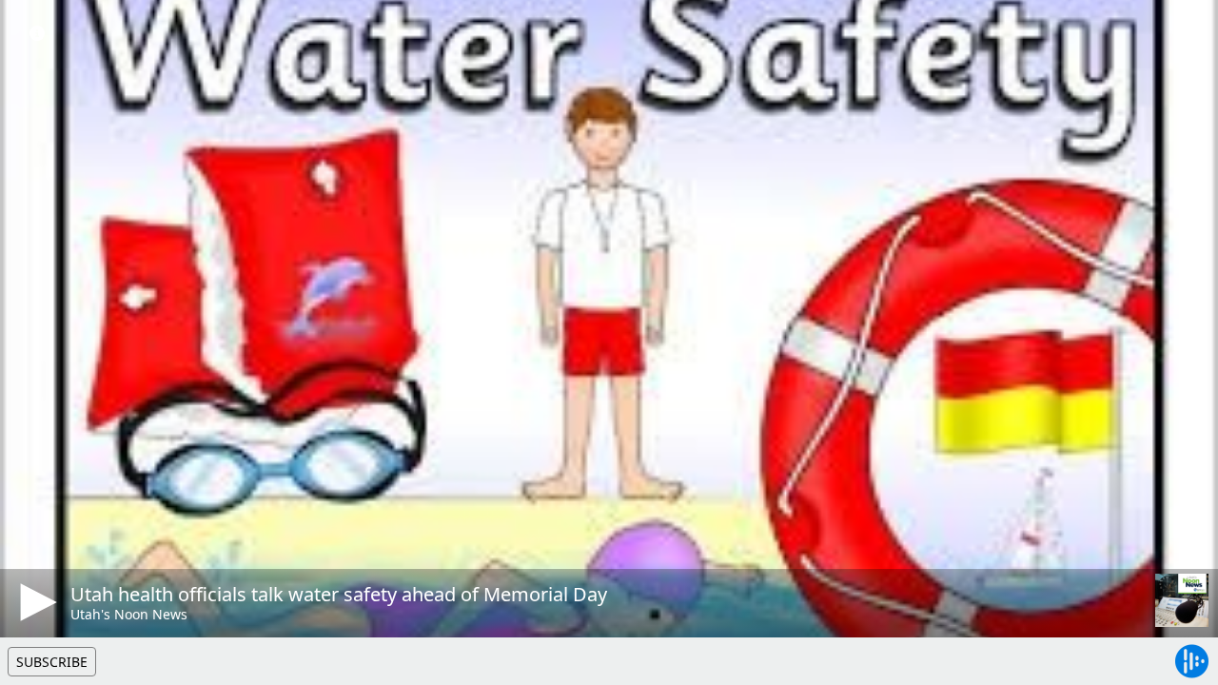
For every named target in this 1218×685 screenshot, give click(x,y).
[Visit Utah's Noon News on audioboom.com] (1181, 600)
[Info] (37, 33)
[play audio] (35, 602)
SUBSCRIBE (52, 662)
